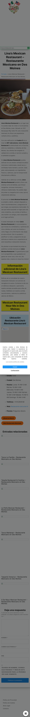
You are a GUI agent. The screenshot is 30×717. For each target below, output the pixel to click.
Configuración (15, 370)
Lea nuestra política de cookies (15, 361)
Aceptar (15, 367)
